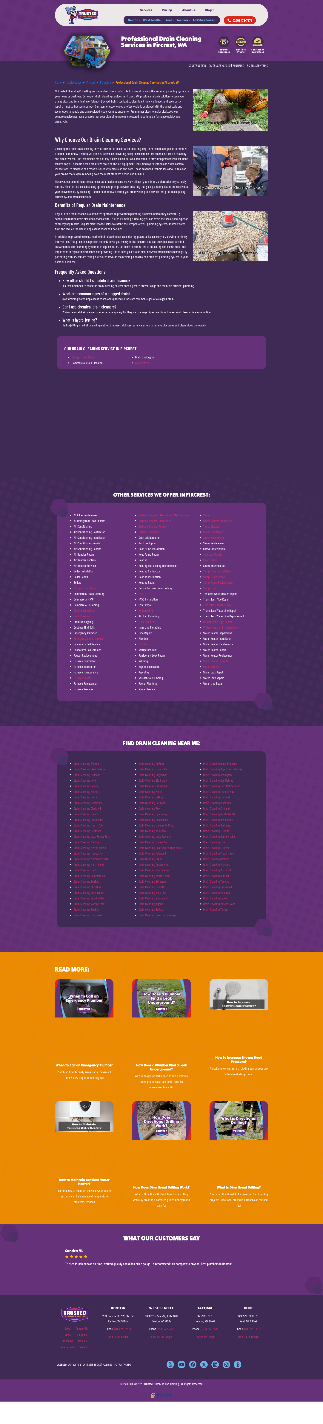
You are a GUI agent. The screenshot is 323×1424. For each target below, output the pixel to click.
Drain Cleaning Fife (214, 842)
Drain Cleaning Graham (216, 859)
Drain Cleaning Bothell (86, 791)
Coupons (82, 1335)
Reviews (82, 1341)
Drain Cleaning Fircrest (216, 848)
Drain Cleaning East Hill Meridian (221, 786)
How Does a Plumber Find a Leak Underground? (161, 1067)
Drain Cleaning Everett (151, 887)
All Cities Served (204, 20)
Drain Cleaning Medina (86, 842)
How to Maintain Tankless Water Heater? (84, 1182)
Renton (133, 20)
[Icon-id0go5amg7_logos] (170, 1364)
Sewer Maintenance (214, 537)
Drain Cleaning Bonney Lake (219, 836)
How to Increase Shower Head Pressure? (238, 1059)
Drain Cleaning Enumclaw (88, 820)
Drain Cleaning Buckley (87, 909)
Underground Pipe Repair (217, 622)
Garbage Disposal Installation (155, 521)
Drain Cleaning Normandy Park (91, 859)
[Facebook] (192, 1364)
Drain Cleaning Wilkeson (152, 831)
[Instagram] (226, 1364)
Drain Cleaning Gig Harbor (153, 780)
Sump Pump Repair (214, 577)
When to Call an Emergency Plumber (84, 1065)
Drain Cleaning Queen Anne (154, 864)
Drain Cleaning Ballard (151, 909)
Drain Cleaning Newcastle (88, 853)
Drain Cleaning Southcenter (154, 870)
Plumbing (144, 644)
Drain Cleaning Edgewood (153, 775)
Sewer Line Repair (213, 532)
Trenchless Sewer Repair (217, 605)
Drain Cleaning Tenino (215, 909)
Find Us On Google (118, 1337)
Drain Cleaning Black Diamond (220, 763)
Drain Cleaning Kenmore (87, 831)
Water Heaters (211, 666)
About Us (188, 10)
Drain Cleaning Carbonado (88, 915)
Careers (83, 1347)
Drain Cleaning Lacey (215, 898)
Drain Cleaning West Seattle (89, 769)
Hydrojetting (142, 363)
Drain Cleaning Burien (86, 797)
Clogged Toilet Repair (84, 357)
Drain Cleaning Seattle (86, 786)
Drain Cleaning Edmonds (153, 881)
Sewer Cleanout (212, 526)
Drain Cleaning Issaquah (217, 803)
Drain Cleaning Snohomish (153, 898)
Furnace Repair (82, 678)
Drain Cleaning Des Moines (218, 780)
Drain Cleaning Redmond (217, 825)
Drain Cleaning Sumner (216, 876)
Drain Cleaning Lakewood (153, 786)
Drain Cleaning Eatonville (153, 769)
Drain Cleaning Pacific (86, 870)
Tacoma (182, 20)
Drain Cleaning (82, 616)
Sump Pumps (211, 588)
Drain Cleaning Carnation (88, 803)
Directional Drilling (84, 610)
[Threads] (237, 1364)
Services (146, 10)
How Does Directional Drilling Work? (161, 1187)
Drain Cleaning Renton (86, 763)
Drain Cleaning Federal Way (218, 791)
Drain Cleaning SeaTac (86, 881)
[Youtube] (181, 1364)
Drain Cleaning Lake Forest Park (92, 836)
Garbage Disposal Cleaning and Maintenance (164, 515)
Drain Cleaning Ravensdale (218, 820)
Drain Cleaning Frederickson (219, 853)
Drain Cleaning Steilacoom (153, 820)
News (67, 1335)
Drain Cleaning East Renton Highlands (160, 848)
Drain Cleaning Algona (151, 904)
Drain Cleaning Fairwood (152, 853)
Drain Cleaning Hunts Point (89, 825)
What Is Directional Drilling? (239, 1187)
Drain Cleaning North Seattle (219, 814)
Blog (208, 10)
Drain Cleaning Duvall (86, 814)
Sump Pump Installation (217, 571)
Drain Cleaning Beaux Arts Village (157, 915)
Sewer (206, 515)
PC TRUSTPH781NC (257, 65)
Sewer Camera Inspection (217, 521)
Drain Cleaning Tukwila (216, 831)
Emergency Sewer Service (88, 638)
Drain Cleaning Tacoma (216, 881)
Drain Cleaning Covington (217, 775)
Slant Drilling (210, 560)
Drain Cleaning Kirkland (216, 808)
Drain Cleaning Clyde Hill (87, 808)
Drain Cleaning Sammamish (89, 876)
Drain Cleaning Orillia (150, 859)
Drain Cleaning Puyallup (216, 864)
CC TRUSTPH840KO (219, 65)
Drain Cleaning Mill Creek (152, 892)
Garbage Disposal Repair (152, 526)
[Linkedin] (215, 1364)
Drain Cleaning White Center (154, 876)
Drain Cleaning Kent (85, 780)
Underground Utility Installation (221, 627)
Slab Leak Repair (212, 554)
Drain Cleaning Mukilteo (216, 892)
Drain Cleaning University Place (156, 825)
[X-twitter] (204, 1364)
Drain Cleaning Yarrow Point (89, 904)
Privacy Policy (68, 1347)
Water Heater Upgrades (216, 661)
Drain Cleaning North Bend (89, 864)
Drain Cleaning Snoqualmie (89, 892)
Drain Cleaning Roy (149, 808)
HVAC (141, 594)
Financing (67, 1341)
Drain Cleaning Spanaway (153, 814)
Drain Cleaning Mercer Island (90, 848)
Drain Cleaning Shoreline (87, 887)
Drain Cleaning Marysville (153, 842)
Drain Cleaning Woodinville (89, 898)
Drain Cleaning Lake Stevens (155, 836)
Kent (168, 20)
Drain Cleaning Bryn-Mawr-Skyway (222, 769)
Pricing (167, 10)
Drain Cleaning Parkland (152, 803)
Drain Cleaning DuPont (151, 763)
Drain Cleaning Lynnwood (217, 887)
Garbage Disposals (149, 532)
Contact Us (82, 1328)
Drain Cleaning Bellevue (87, 775)
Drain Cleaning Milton (150, 791)
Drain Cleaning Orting (151, 797)
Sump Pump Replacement (218, 582)
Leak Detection (147, 622)
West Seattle (152, 20)
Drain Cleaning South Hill (217, 870)
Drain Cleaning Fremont (216, 797)
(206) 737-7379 (122, 1329)
